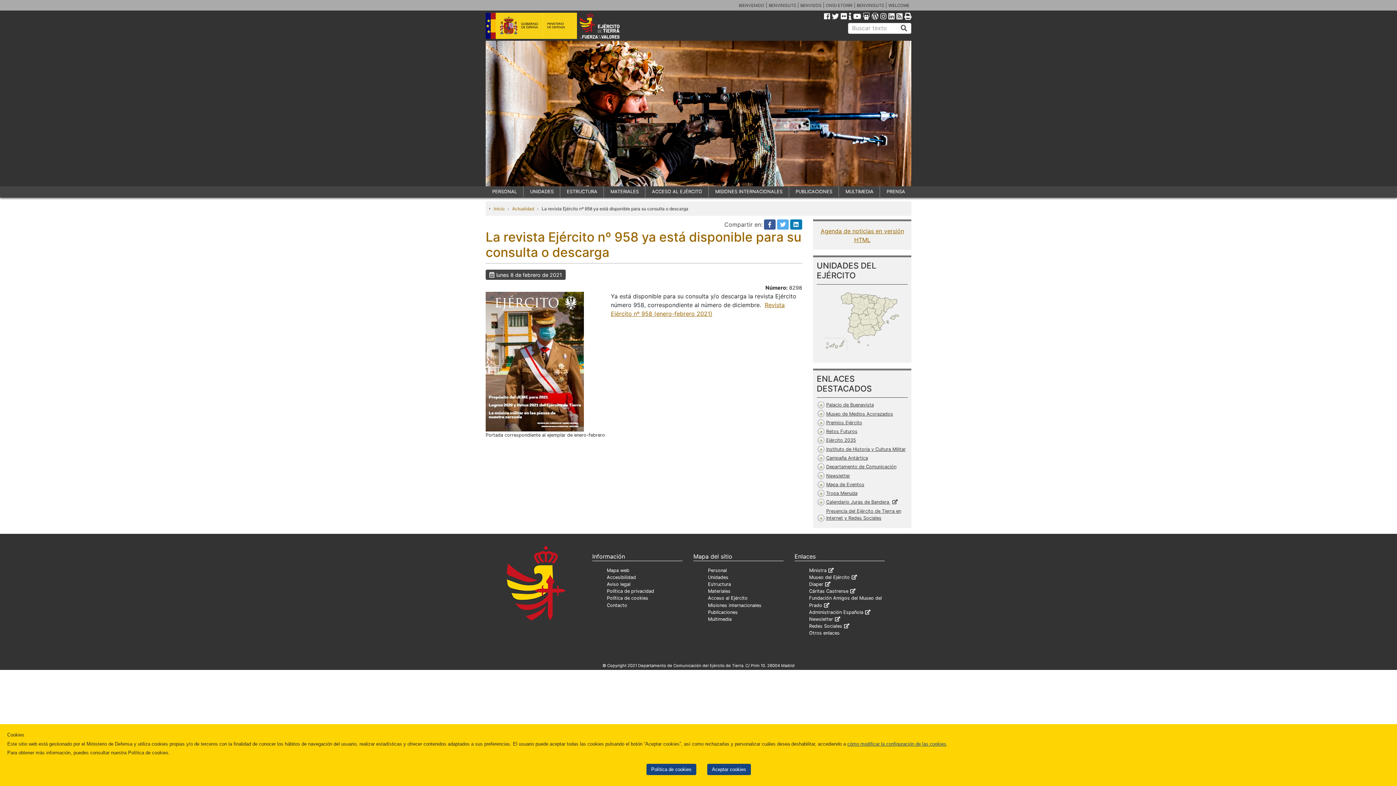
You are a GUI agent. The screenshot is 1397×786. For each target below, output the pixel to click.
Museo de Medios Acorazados (859, 414)
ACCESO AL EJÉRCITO (677, 191)
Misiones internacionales (734, 605)
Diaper (816, 584)
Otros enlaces (824, 633)
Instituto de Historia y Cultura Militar (866, 449)
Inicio (499, 208)
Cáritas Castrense (828, 591)
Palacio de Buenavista (850, 405)
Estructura (719, 584)
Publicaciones (723, 612)
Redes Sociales (825, 626)
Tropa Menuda (841, 493)
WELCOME (899, 5)
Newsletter (838, 476)
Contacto (617, 605)
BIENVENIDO (751, 5)
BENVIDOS (810, 5)
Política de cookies (671, 769)
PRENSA (896, 191)
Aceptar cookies (729, 769)
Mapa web (618, 570)
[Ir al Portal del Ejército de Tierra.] (608, 25)
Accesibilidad (621, 577)
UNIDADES (542, 191)
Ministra (818, 570)
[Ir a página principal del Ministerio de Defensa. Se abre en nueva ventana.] (531, 25)
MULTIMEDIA (859, 191)
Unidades (718, 577)
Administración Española (836, 612)
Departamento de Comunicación (861, 466)
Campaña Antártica (847, 458)
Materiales (719, 591)
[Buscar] (904, 28)
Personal (717, 570)
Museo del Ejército (829, 577)
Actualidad (523, 208)
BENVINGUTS (782, 5)
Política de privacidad (630, 591)
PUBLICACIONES (814, 191)
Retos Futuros (841, 431)
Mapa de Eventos (845, 484)
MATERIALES (624, 191)
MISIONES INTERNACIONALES (749, 191)
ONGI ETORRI (839, 5)
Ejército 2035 (841, 440)
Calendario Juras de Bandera (858, 502)
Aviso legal (618, 584)
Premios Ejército (844, 422)
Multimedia (720, 619)
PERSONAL (504, 191)
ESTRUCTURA (582, 191)
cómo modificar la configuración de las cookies (896, 744)
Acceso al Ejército (728, 598)
